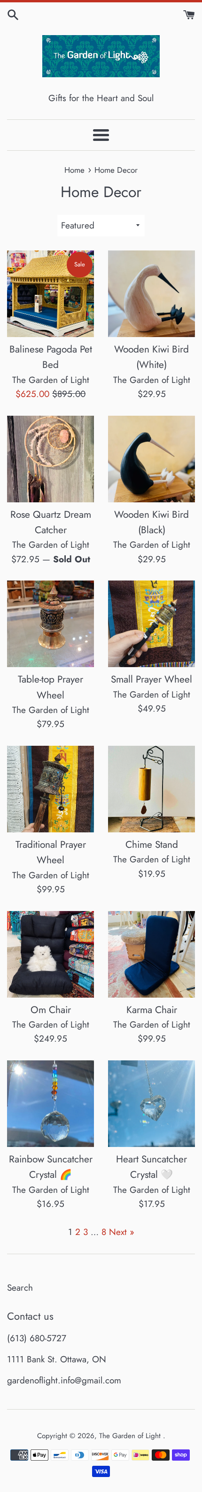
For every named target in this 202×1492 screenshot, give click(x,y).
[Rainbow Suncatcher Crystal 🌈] (50, 1103)
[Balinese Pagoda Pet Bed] (50, 293)
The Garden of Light (131, 1436)
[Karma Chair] (151, 954)
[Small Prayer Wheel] (151, 624)
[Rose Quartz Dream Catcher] (50, 459)
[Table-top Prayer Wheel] (50, 624)
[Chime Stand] (151, 789)
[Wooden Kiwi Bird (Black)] (151, 459)
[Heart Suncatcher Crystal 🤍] (151, 1103)
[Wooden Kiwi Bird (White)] (151, 293)
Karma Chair (151, 1010)
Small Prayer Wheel (151, 679)
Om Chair (51, 1010)
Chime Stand (151, 845)
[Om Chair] (50, 954)
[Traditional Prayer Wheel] (50, 789)
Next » (121, 1232)
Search (20, 1287)
